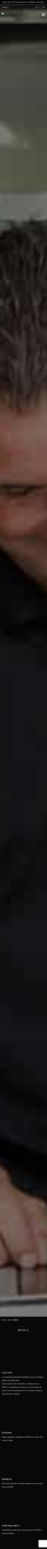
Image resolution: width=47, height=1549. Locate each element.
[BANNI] (6, 14)
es (36, 7)
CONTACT (5, 7)
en (40, 7)
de (44, 7)
